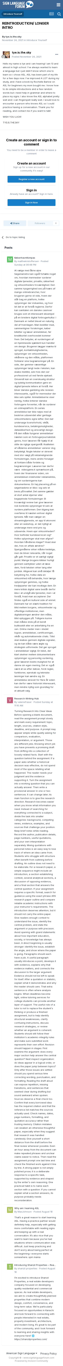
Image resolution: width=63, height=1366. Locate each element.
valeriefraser (25, 702)
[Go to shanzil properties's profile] (10, 1267)
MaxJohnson (25, 1211)
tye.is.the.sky (14, 36)
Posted (26, 56)
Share (15, 223)
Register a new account (31, 179)
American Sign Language (21, 1353)
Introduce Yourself (37, 40)
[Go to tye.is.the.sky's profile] (6, 54)
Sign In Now (31, 202)
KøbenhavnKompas (24, 257)
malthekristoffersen (28, 261)
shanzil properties (27, 1268)
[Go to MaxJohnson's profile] (10, 1210)
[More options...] (56, 54)
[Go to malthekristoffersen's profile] (10, 259)
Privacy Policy (48, 1353)
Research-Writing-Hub (26, 698)
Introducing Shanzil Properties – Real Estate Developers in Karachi (34, 1265)
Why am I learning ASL (26, 1208)
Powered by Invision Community (31, 1361)
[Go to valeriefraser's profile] (10, 700)
